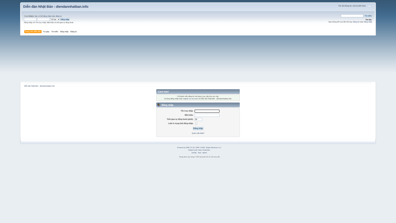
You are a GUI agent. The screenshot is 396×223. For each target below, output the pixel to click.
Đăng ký (356, 22)
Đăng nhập (368, 22)
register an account (190, 99)
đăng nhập (47, 16)
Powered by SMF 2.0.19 (185, 147)
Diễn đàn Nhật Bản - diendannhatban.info (55, 7)
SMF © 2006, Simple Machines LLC (208, 147)
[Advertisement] (198, 58)
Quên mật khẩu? (198, 133)
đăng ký (59, 16)
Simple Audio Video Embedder (199, 150)
